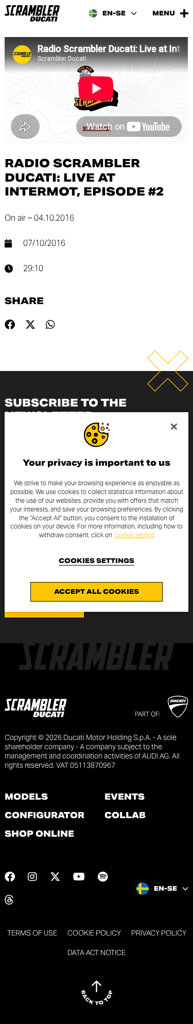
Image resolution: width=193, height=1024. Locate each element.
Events (124, 797)
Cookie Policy (94, 933)
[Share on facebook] (10, 325)
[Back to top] (96, 992)
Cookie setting (134, 535)
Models (26, 797)
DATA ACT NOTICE (96, 952)
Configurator (44, 815)
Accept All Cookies (96, 591)
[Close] (174, 426)
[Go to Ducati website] (178, 706)
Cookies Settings (96, 561)
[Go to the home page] (32, 13)
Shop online (39, 834)
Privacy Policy (158, 933)
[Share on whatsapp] (50, 325)
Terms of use (32, 933)
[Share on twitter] (30, 325)
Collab (125, 815)
